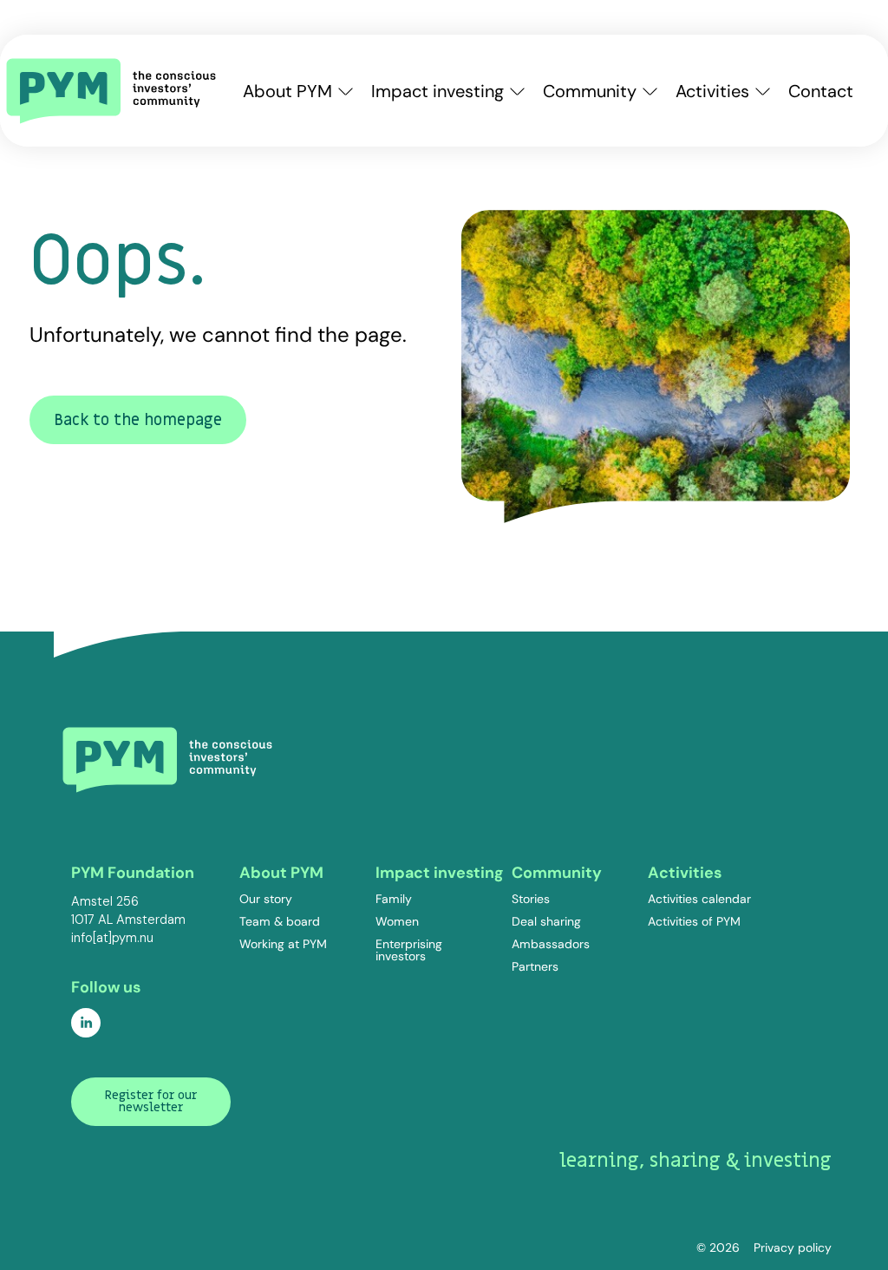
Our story (265, 899)
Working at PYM (283, 944)
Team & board (279, 921)
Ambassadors (551, 944)
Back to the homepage (138, 420)
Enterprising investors (408, 950)
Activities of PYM (694, 921)
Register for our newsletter (151, 1101)
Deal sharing (546, 921)
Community (590, 91)
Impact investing (437, 91)
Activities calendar (699, 899)
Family (393, 899)
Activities (712, 91)
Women (397, 921)
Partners (535, 966)
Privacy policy (793, 1247)
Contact (820, 91)
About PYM (287, 91)
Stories (531, 899)
